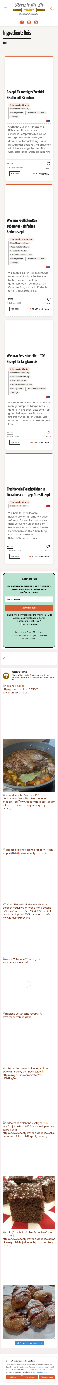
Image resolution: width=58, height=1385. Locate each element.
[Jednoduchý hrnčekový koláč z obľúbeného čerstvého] (29, 820)
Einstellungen (30, 1377)
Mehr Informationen (40, 1372)
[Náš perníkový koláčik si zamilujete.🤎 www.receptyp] (29, 1202)
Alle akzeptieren (47, 1377)
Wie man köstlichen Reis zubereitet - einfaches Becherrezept (22, 226)
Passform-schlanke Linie (21, 255)
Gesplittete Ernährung (19, 247)
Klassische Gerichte (37, 112)
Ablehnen (13, 1377)
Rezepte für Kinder (18, 251)
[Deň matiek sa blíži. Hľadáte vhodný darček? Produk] (29, 929)
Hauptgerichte (16, 112)
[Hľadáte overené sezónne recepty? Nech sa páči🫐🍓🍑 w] (29, 874)
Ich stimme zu (29, 624)
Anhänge (14, 116)
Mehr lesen (15, 174)
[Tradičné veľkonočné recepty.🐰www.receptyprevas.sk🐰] (29, 1038)
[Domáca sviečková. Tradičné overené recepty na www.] (29, 765)
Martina (10, 164)
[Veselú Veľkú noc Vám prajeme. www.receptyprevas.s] (29, 984)
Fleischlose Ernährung (20, 108)
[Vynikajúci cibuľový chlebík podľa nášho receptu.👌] (29, 1257)
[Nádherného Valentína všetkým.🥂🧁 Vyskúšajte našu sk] (29, 1148)
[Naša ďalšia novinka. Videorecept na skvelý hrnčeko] (29, 1093)
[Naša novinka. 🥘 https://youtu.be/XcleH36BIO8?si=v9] (29, 711)
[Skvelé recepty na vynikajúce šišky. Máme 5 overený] (29, 1312)
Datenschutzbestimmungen (23, 635)
